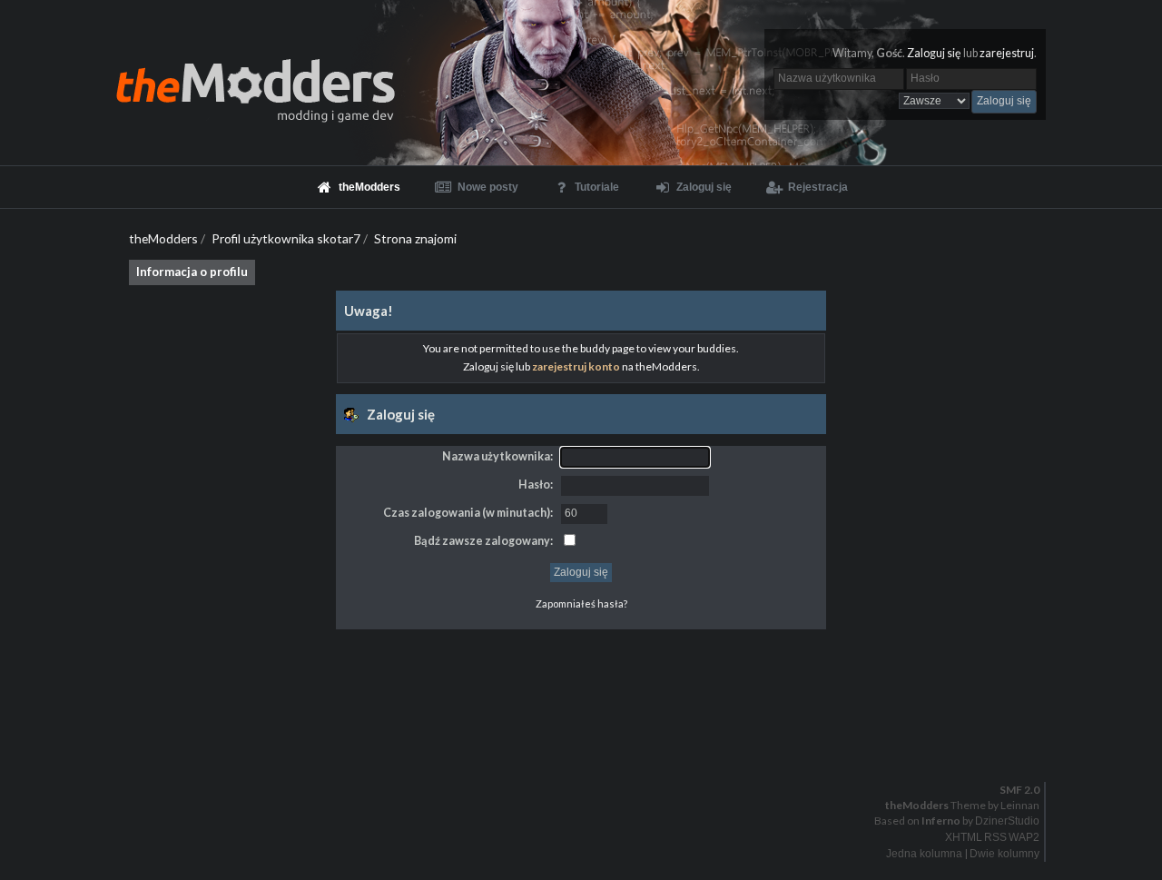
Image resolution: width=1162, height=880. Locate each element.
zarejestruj (1007, 53)
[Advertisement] (581, 670)
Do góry (588, 743)
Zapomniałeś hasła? (581, 603)
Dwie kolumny (1004, 853)
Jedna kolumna (924, 853)
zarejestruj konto (576, 366)
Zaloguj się (934, 53)
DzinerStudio (1007, 821)
